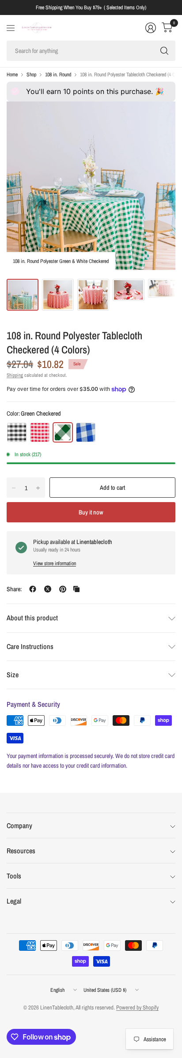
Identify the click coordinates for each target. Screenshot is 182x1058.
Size (13, 674)
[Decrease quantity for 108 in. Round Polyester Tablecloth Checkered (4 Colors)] (13, 488)
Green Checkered (62, 432)
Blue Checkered (85, 432)
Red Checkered (39, 432)
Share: (14, 589)
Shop (31, 74)
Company (19, 825)
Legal (14, 901)
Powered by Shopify (137, 1007)
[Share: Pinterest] (62, 589)
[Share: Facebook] (32, 589)
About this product (32, 618)
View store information (54, 563)
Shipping (15, 375)
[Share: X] (47, 589)
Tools (14, 876)
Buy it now (91, 512)
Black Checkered (17, 432)
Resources (21, 850)
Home (12, 74)
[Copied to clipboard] (76, 589)
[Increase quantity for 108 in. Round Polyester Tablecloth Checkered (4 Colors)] (38, 488)
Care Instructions (30, 646)
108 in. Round (58, 74)
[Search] (164, 51)
